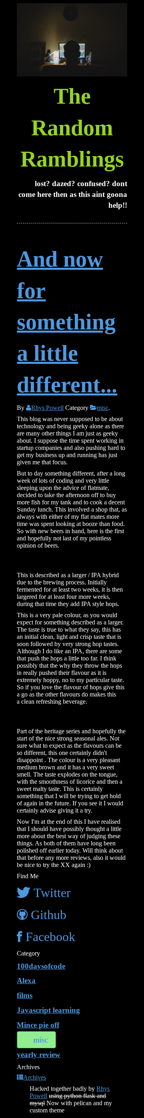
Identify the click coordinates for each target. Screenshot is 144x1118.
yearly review (38, 1054)
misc (102, 407)
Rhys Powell (47, 407)
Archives (34, 1077)
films (24, 995)
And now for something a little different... (67, 322)
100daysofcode (41, 966)
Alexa (26, 980)
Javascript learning (48, 1010)
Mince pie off (38, 1025)
